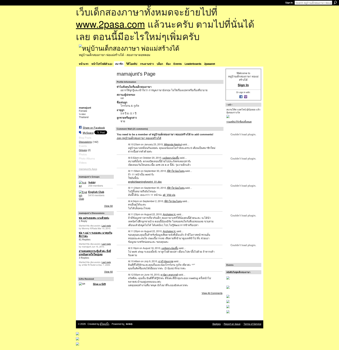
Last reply (106, 225)
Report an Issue (232, 324)
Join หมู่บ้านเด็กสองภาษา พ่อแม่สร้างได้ (139, 138)
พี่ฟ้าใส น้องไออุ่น (176, 170)
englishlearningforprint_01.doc (145, 181)
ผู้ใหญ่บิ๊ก (104, 324)
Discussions (85, 142)
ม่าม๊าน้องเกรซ (165, 261)
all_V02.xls (169, 195)
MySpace (88, 133)
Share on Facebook (94, 127)
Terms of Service (252, 324)
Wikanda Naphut (173, 144)
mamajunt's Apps (88, 169)
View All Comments (212, 293)
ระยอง (91, 182)
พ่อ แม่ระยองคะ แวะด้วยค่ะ (94, 217)
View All (108, 205)
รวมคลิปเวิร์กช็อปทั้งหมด (239, 121)
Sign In (289, 2)
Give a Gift (99, 284)
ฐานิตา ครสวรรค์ (169, 274)
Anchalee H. (169, 214)
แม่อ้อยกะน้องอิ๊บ (170, 157)
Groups (83, 150)
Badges (216, 324)
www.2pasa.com (110, 23)
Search (335, 2)
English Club (96, 192)
